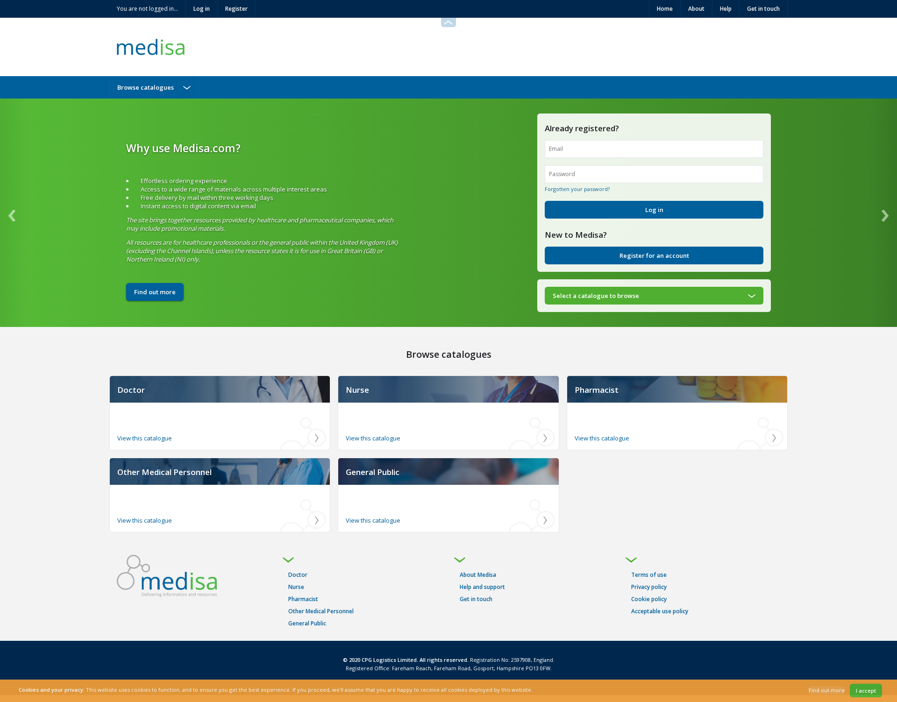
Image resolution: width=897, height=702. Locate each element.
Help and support (482, 587)
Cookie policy (649, 599)
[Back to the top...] (448, 22)
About (696, 9)
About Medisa (478, 575)
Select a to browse (596, 295)
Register (236, 9)
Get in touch (763, 9)
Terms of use (649, 575)
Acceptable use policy (659, 611)
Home (665, 9)
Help (726, 9)
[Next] (883, 213)
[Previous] (14, 213)
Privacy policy (649, 587)
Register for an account (654, 255)
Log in (201, 9)
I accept (866, 690)
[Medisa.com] (167, 576)
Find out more (155, 292)
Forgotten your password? (577, 188)
